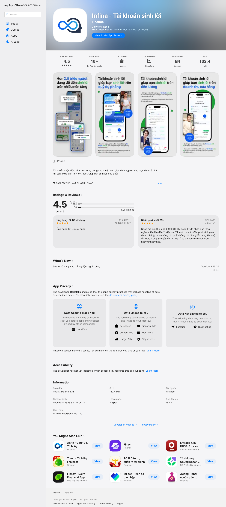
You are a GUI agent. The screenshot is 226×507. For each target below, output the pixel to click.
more (159, 183)
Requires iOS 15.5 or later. (67, 402)
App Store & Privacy (86, 504)
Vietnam (56, 493)
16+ (168, 402)
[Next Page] (222, 114)
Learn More (153, 350)
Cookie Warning (106, 504)
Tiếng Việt (68, 493)
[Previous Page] (49, 114)
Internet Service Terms (63, 504)
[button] (23, 23)
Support (120, 504)
